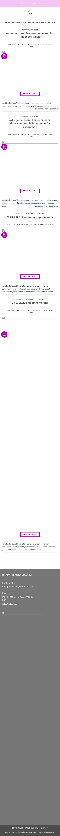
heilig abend (30, 547)
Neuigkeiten (21, 214)
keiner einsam (31, 289)
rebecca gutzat (8, 106)
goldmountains (45, 103)
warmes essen (47, 292)
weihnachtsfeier (43, 106)
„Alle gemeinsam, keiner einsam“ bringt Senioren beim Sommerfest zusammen (30, 123)
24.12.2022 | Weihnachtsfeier (30, 302)
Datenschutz (31, 828)
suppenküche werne (39, 203)
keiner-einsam (47, 224)
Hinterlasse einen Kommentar (46, 109)
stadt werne (31, 106)
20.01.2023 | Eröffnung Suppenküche (30, 217)
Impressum (17, 828)
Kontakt (44, 828)
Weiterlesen (30, 94)
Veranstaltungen (30, 30)
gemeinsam (6, 289)
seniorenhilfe (20, 106)
